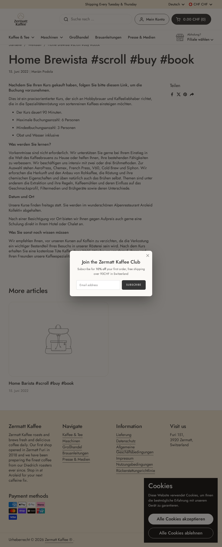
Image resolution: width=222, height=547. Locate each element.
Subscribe (133, 285)
